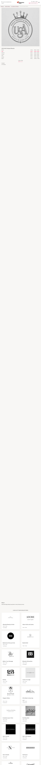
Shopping (2, 6)
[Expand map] (14, 333)
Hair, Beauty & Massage (14, 6)
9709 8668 (4, 64)
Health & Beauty (7, 6)
